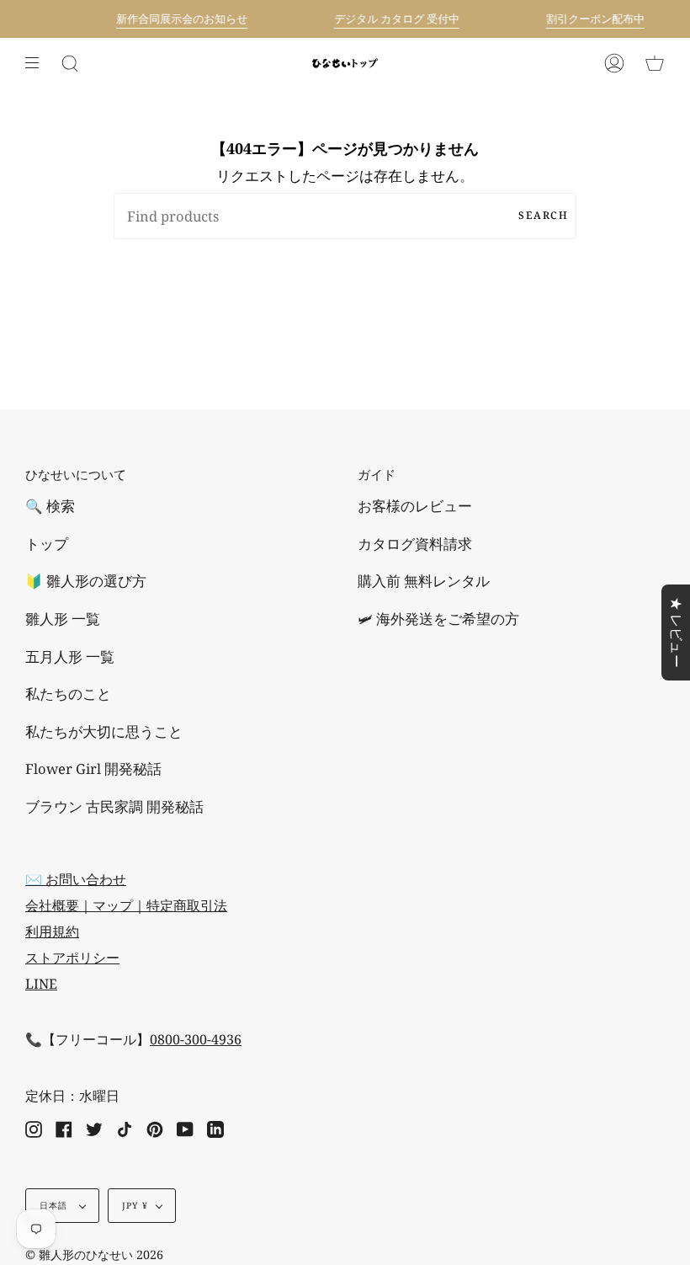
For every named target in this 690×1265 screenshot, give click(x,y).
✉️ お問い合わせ (75, 879)
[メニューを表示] (37, 63)
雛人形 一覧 (62, 618)
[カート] (655, 63)
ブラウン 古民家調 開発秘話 (114, 806)
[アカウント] (614, 63)
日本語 (56, 1205)
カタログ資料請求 (415, 543)
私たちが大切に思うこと (104, 731)
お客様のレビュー (415, 505)
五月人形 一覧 (69, 656)
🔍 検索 (50, 505)
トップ (46, 543)
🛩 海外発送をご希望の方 (438, 618)
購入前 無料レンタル (424, 580)
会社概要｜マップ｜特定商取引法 (126, 905)
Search (543, 215)
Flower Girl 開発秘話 (93, 768)
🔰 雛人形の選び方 (85, 580)
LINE (41, 983)
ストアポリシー (72, 957)
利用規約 (52, 931)
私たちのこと (68, 693)
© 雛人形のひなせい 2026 (94, 1254)
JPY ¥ (135, 1205)
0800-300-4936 (196, 1039)
